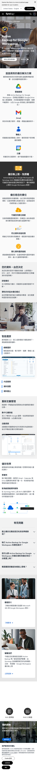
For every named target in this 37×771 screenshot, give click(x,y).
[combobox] (12, 8)
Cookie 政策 (13, 752)
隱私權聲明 (5, 752)
